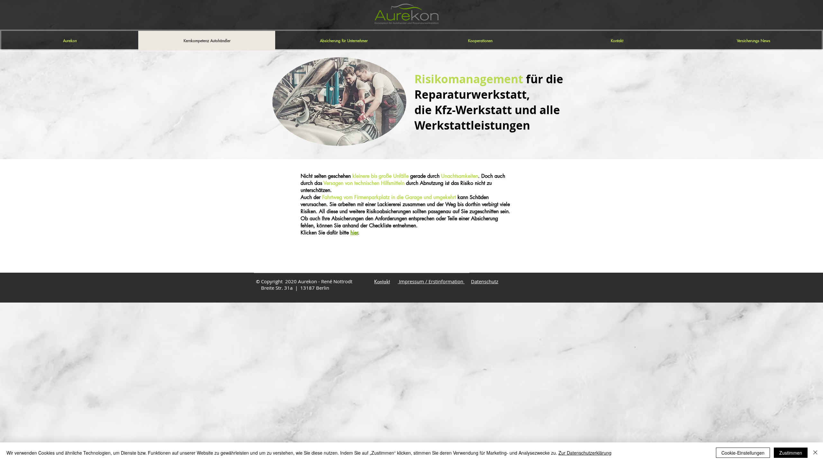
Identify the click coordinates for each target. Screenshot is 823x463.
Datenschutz (484, 281)
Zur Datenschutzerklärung (584, 452)
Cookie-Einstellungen (742, 452)
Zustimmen (790, 452)
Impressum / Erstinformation (431, 281)
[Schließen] (815, 453)
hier (354, 232)
